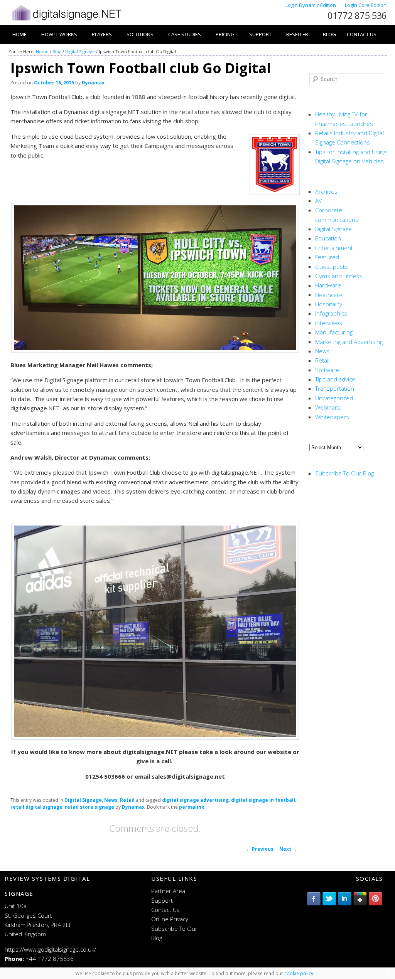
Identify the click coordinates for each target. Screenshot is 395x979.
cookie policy (298, 973)
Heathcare (329, 295)
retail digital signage (36, 807)
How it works (59, 34)
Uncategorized (334, 398)
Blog (329, 34)
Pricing (225, 34)
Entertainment (334, 248)
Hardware (328, 285)
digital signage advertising (195, 800)
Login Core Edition (366, 5)
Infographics (331, 313)
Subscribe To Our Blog (344, 473)
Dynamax (93, 82)
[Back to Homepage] (66, 20)
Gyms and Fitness (338, 276)
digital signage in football (263, 800)
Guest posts (331, 266)
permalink (191, 807)
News (111, 800)
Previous (259, 849)
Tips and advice (335, 379)
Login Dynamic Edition (311, 5)
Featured (327, 257)
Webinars (327, 407)
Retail (127, 800)
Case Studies (184, 34)
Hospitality (328, 304)
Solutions (140, 34)
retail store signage (89, 807)
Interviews (328, 323)
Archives (326, 191)
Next (288, 849)
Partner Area (168, 891)
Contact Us (361, 34)
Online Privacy (169, 919)
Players (102, 34)
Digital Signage (80, 51)
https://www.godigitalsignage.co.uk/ (50, 949)
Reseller (297, 34)
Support (260, 34)
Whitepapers (332, 417)
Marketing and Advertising (349, 342)
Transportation (334, 388)
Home (19, 34)
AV (318, 201)
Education (328, 238)
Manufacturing (334, 332)
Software (327, 370)
